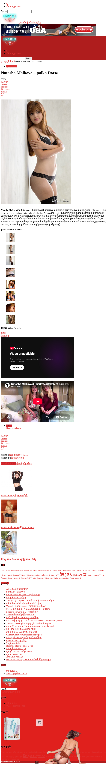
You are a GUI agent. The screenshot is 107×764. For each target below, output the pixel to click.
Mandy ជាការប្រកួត (94, 575)
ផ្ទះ (7, 3)
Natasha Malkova (13, 428)
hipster (25, 575)
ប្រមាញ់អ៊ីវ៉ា (96, 570)
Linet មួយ (55, 575)
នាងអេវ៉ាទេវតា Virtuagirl (18, 455)
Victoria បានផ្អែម (75, 578)
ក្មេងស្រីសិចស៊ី (9, 61)
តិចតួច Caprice (73, 574)
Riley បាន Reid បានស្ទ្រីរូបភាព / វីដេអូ (18, 559)
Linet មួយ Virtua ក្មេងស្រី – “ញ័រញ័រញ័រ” (22, 612)
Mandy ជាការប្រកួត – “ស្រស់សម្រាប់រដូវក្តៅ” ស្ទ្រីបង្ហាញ (28, 609)
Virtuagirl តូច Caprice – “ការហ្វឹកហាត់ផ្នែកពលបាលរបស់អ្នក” (30, 600)
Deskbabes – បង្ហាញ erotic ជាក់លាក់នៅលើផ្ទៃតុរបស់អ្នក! (28, 659)
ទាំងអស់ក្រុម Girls (13, 6)
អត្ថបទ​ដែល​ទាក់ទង (8, 463)
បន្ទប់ (66, 578)
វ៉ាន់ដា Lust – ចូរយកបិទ (15, 592)
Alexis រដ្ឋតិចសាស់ (17, 570)
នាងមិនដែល (77, 570)
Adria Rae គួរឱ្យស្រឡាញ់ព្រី (14, 495)
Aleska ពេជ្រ (5, 570)
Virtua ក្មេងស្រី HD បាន (16, 674)
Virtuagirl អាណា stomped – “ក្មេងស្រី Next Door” (26, 606)
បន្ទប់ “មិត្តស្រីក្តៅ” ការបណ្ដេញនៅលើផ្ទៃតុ (22, 617)
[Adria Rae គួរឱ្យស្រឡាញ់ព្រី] (16, 490)
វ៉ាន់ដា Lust (59, 578)
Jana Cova (32, 575)
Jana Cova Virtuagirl (14, 657)
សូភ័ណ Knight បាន (39, 578)
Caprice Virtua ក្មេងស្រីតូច (16, 640)
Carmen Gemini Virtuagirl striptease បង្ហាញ (24, 635)
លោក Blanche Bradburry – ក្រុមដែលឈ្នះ (23, 595)
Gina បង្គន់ (17, 575)
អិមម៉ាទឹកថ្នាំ (87, 570)
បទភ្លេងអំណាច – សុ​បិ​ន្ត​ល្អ (16, 597)
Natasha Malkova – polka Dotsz (19, 646)
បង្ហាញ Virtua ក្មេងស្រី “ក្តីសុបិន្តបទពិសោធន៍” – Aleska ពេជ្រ (30, 626)
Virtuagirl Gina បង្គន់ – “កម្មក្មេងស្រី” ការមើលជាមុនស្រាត (29, 623)
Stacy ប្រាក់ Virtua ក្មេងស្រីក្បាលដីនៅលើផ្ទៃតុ (23, 638)
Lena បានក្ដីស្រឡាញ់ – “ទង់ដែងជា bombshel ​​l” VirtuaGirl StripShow (34, 620)
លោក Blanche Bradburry (42, 570)
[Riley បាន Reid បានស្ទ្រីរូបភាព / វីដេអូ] (9, 554)
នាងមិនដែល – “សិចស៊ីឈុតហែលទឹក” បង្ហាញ (24, 603)
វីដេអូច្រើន (5, 336)
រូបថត (3, 333)
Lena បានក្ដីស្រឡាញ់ (43, 575)
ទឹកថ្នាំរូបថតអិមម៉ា (18, 458)
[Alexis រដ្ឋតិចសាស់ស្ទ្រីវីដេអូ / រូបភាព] (9, 522)
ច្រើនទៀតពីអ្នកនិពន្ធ (24, 463)
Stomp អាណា (29, 570)
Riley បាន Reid (26, 578)
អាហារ (9, 575)
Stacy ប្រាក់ (50, 578)
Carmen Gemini (58, 570)
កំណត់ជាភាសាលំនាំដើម (10, 692)
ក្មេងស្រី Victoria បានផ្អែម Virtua (19, 651)
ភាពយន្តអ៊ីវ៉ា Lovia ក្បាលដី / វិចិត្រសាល (21, 632)
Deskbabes (68, 570)
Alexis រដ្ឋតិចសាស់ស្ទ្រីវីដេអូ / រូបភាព (17, 527)
